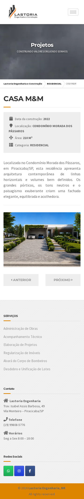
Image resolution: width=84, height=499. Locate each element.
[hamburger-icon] (73, 12)
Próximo (62, 280)
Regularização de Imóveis (22, 353)
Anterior (21, 280)
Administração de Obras (21, 328)
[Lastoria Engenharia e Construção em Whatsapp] (8, 471)
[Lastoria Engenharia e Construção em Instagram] (19, 471)
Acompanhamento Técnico (23, 336)
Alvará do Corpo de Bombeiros (25, 361)
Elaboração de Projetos (20, 344)
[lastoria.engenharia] (30, 471)
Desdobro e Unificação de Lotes (27, 369)
